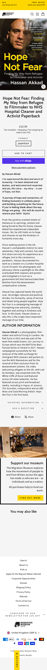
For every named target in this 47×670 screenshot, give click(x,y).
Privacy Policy (23, 592)
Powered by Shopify (23, 655)
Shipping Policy (23, 587)
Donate (23, 583)
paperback (23, 143)
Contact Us (23, 605)
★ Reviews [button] (17, 660)
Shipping (22, 129)
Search (23, 560)
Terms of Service (23, 601)
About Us (23, 565)
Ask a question (23, 408)
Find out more (30, 498)
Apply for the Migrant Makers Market (23, 574)
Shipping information (23, 402)
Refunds (23, 596)
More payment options (23, 167)
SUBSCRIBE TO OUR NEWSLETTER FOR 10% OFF (22, 614)
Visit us (23, 569)
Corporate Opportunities (24, 578)
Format (23, 138)
